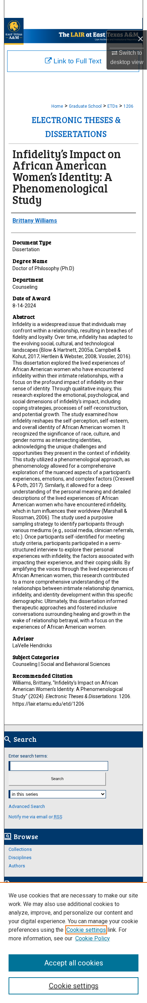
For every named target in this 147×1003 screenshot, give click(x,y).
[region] (73, 942)
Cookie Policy (92, 938)
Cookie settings (86, 929)
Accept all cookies (73, 963)
